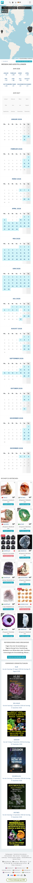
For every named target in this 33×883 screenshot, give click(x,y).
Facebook (16, 861)
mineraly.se (27, 872)
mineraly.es (27, 870)
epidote (6, 524)
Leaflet (16, 58)
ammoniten (24, 577)
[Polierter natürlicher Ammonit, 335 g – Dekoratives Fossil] (24, 568)
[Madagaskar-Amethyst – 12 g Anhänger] (8, 542)
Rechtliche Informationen (20, 854)
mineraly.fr (10, 868)
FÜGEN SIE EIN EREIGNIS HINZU (16, 657)
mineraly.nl (7, 872)
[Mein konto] (12, 2)
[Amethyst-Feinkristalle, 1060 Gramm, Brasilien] (8, 568)
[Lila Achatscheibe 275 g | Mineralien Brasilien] (8, 620)
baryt (5, 497)
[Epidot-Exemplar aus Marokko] (8, 515)
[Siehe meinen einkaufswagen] (15, 2)
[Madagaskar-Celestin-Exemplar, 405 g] (24, 542)
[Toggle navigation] (30, 2)
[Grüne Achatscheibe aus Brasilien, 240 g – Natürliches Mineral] (24, 515)
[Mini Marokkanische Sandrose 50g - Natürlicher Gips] (24, 595)
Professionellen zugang (14, 857)
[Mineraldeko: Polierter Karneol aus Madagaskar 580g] (24, 488)
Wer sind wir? (16, 855)
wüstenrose (24, 604)
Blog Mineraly (7, 861)
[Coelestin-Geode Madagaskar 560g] (24, 620)
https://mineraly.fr (17, 865)
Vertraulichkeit (8, 855)
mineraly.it (17, 870)
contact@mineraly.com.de (20, 863)
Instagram (24, 861)
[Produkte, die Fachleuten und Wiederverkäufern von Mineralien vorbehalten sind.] (14, 551)
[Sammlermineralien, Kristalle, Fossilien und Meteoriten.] (2, 2)
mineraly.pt (17, 872)
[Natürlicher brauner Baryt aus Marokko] (8, 488)
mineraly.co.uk (21, 868)
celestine (23, 551)
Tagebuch (5, 61)
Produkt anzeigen (8, 504)
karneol (22, 497)
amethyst (6, 551)
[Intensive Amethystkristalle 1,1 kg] (8, 595)
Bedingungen (9, 854)
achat (22, 524)
